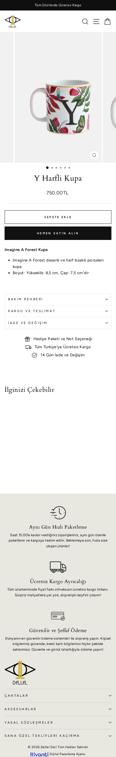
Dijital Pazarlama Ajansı (68, 754)
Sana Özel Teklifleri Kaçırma (42, 736)
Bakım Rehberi (25, 299)
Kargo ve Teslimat (32, 311)
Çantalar (16, 695)
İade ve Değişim (28, 323)
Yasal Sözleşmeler (29, 722)
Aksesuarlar (21, 709)
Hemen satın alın (58, 233)
